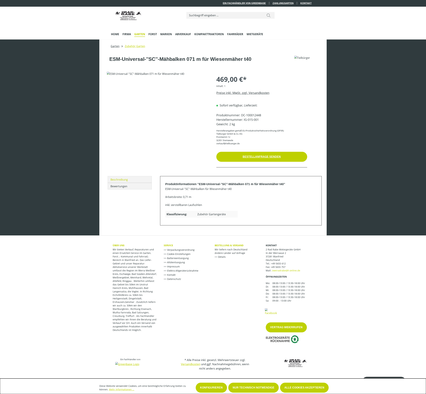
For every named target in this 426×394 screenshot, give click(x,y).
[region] (158, 107)
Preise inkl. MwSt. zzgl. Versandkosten (242, 93)
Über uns (118, 245)
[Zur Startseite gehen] (128, 14)
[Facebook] (271, 311)
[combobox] (224, 15)
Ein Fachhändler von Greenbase (244, 3)
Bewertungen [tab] (118, 186)
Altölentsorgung (175, 262)
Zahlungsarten (283, 3)
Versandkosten (190, 364)
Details (221, 256)
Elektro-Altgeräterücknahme (182, 270)
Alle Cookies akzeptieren (304, 387)
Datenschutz (173, 279)
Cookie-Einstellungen (178, 254)
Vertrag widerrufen (286, 327)
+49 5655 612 (278, 263)
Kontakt (306, 3)
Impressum (173, 266)
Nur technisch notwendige (253, 387)
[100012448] (158, 107)
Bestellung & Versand (229, 245)
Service (168, 245)
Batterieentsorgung (177, 258)
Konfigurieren (211, 387)
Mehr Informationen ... (121, 389)
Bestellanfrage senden (262, 156)
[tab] (130, 179)
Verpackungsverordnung (180, 249)
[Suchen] (269, 15)
